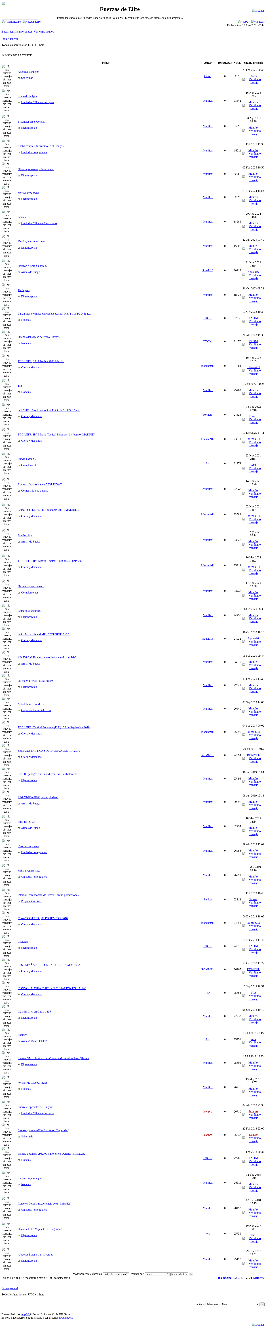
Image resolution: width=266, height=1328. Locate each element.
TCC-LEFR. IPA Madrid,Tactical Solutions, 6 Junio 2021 (51, 560)
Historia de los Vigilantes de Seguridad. (40, 1229)
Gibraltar (23, 941)
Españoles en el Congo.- (32, 121)
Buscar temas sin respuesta (16, 31)
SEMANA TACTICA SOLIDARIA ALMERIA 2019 (49, 750)
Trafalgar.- (23, 290)
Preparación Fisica (31, 901)
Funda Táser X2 (27, 458)
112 (20, 385)
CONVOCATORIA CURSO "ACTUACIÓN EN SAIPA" (52, 988)
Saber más (27, 77)
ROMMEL (207, 755)
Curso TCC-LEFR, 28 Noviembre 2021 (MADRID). (48, 509)
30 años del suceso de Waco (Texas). (39, 336)
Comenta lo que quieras (34, 490)
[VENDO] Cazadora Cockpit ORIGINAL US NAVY (49, 410)
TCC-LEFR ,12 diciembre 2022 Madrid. (41, 361)
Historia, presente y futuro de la (36, 169)
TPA (207, 992)
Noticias (26, 319)
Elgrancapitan (29, 127)
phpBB (25, 1314)
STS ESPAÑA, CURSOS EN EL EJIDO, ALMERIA (49, 964)
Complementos (29, 465)
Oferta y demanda (31, 367)
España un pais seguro (30, 1178)
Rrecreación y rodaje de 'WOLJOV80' (40, 484)
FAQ (245, 21)
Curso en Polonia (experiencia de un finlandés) (44, 1203)
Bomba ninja (25, 535)
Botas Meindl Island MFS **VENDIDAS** (43, 634)
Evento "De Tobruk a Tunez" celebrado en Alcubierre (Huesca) (54, 1058)
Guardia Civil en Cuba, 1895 (34, 1011)
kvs (208, 1233)
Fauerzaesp (66, 1317)
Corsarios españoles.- (30, 610)
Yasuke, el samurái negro (32, 241)
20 (250, 1277)
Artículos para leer (28, 71)
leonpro (207, 1111)
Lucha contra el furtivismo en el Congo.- (41, 146)
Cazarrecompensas (28, 846)
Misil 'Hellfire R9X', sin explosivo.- (38, 797)
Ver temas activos (44, 31)
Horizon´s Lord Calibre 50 (33, 265)
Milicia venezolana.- (29, 870)
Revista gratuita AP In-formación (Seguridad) (43, 1130)
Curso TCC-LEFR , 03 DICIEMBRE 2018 (43, 918)
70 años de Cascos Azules (32, 1082)
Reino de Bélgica (27, 96)
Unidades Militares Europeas (37, 102)
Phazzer (22, 1034)
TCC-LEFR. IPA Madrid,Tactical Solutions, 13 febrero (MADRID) (56, 434)
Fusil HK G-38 (26, 821)
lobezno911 (207, 365)
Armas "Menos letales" (34, 1041)
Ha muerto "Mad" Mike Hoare (35, 680)
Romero (207, 414)
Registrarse (34, 21)
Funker (208, 899)
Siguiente (259, 1277)
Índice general (10, 38)
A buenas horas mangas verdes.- (36, 1254)
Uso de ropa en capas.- (31, 586)
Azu (207, 463)
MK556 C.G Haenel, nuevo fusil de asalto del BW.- (47, 657)
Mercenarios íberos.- (29, 192)
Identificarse (13, 21)
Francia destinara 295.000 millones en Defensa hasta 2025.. (52, 1153)
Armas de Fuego (30, 272)
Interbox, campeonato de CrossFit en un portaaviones (48, 894)
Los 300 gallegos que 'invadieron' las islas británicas (47, 774)
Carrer (207, 76)
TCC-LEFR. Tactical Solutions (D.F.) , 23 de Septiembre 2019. (54, 727)
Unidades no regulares (34, 152)
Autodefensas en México (32, 704)
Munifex (208, 100)
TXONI (207, 318)
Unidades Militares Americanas (39, 223)
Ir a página (225, 1277)
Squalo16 (207, 270)
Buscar (260, 21)
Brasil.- (22, 217)
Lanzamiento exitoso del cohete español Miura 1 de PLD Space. (54, 313)
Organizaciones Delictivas (36, 710)
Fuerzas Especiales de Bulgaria (35, 1107)
